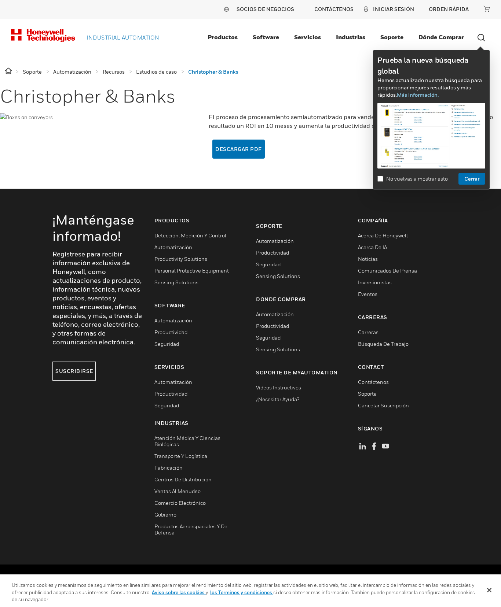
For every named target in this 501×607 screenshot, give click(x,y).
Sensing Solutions (176, 282)
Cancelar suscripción (383, 405)
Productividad (170, 332)
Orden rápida (449, 9)
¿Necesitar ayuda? (277, 399)
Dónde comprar (441, 37)
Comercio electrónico (180, 503)
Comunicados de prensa (387, 270)
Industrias (350, 37)
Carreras (368, 332)
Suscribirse (74, 371)
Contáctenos (373, 382)
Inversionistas (375, 282)
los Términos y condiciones (241, 592)
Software (266, 37)
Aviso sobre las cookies (179, 592)
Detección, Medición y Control (190, 235)
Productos (223, 37)
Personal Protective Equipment (191, 270)
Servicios (307, 37)
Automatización (173, 247)
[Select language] (226, 9)
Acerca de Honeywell (383, 235)
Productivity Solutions (180, 259)
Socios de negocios (265, 9)
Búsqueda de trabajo (383, 344)
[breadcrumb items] (9, 71)
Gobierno (165, 514)
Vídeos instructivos (278, 387)
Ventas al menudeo (177, 491)
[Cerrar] (489, 590)
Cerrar (471, 178)
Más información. (418, 95)
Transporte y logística (180, 456)
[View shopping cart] (486, 8)
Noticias (368, 259)
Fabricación (168, 467)
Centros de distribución (183, 479)
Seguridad (166, 344)
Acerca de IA (372, 247)
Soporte (391, 37)
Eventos (367, 294)
